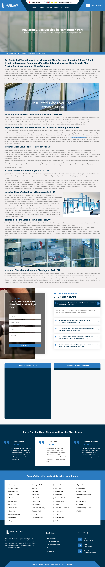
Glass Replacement (53, 541)
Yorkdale (80, 511)
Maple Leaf (58, 488)
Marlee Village (59, 491)
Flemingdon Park (14, 53)
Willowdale (80, 498)
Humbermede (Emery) (38, 507)
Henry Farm (35, 494)
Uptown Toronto (82, 485)
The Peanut (58, 521)
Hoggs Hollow (36, 501)
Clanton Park (13, 507)
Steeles (57, 514)
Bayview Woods (14, 498)
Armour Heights (13, 488)
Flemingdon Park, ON (90, 552)
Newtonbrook (58, 494)
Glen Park (35, 488)
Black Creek (12, 504)
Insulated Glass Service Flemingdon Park (33, 53)
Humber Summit (36, 504)
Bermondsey (13, 501)
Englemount (12, 521)
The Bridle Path (59, 517)
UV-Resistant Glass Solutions (77, 137)
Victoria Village (81, 488)
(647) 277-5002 (96, 5)
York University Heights (84, 507)
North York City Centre (61, 498)
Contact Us (67, 8)
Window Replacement (53, 544)
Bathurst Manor (13, 491)
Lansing (34, 514)
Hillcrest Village (36, 498)
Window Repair (51, 538)
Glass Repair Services (44, 8)
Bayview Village (14, 494)
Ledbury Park (58, 485)
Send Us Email (88, 546)
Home (34, 8)
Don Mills (12, 511)
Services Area (58, 8)
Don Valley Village (14, 514)
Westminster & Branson (84, 494)
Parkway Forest (59, 501)
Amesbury (12, 485)
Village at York (81, 491)
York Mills (80, 504)
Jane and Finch (36, 511)
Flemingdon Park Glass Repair (53, 564)
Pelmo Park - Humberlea (62, 507)
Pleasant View (59, 511)
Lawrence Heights (37, 517)
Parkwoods (58, 504)
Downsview (12, 517)
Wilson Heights (81, 501)
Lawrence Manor (37, 521)
